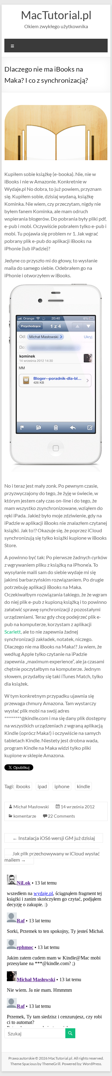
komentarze (24, 816)
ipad (42, 786)
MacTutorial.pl (56, 15)
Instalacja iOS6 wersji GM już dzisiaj (53, 838)
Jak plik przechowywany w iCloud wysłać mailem (52, 856)
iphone (61, 786)
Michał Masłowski (31, 806)
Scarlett (12, 632)
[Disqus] (56, 949)
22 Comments (61, 816)
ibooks (23, 786)
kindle (83, 786)
